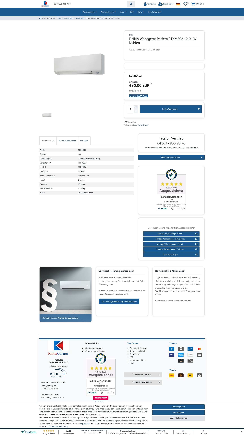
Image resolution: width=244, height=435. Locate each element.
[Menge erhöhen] (136, 107)
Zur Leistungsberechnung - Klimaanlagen (119, 301)
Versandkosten (143, 125)
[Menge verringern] (136, 111)
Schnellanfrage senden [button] (142, 382)
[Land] (178, 4)
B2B (132, 12)
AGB (131, 357)
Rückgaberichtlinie (138, 351)
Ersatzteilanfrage (170, 254)
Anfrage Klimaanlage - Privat (170, 233)
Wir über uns (135, 354)
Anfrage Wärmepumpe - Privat (170, 244)
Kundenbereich (154, 12)
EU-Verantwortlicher (67, 140)
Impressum (85, 423)
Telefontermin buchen (170, 157)
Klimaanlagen (89, 12)
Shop (122, 12)
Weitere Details (48, 140)
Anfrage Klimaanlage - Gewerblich (170, 239)
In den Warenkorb (170, 109)
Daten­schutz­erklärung (58, 426)
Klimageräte (68, 18)
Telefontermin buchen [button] (142, 374)
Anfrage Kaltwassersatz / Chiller (170, 249)
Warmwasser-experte (94, 348)
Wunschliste (131, 122)
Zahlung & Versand (138, 348)
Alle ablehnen (178, 412)
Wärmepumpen (107, 12)
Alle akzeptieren (178, 406)
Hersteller (84, 140)
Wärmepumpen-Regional (95, 351)
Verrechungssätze (137, 360)
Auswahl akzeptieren (178, 418)
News (140, 12)
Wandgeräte (79, 18)
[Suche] (131, 4)
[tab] (48, 140)
